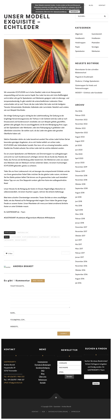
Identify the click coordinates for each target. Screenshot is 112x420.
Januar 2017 (79, 257)
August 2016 (79, 279)
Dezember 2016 (81, 261)
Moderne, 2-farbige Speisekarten (87, 81)
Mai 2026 (78, 111)
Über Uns (42, 377)
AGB (43, 411)
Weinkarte (9, 240)
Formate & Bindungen (43, 365)
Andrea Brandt (23, 266)
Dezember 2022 (81, 120)
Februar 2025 (80, 115)
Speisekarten (80, 51)
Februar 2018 (80, 219)
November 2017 (81, 231)
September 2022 (81, 133)
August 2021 (79, 141)
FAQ (42, 371)
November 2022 (81, 124)
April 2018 (79, 210)
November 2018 (81, 180)
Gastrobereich (97, 34)
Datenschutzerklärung (58, 411)
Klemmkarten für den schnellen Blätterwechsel (86, 70)
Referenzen (42, 380)
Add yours (38, 280)
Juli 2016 (78, 283)
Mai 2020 (78, 154)
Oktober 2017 (80, 236)
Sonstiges (95, 47)
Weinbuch (55, 237)
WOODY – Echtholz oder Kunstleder (88, 93)
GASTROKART (44, 237)
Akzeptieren (74, 12)
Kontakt (102, 5)
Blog (91, 5)
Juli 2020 (78, 145)
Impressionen (43, 362)
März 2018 (79, 214)
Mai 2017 (78, 244)
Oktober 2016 (80, 270)
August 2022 (80, 137)
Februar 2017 (80, 253)
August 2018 (79, 193)
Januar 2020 (79, 163)
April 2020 (79, 158)
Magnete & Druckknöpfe (84, 77)
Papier (77, 47)
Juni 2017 (78, 240)
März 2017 (79, 249)
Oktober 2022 (80, 128)
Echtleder (16, 237)
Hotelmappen (80, 43)
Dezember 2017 (81, 227)
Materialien (23, 232)
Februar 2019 (80, 171)
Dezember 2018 (81, 176)
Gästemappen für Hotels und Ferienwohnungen (86, 86)
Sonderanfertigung (43, 368)
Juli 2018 (78, 197)
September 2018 (81, 188)
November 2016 (81, 266)
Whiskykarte (20, 240)
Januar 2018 (79, 223)
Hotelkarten (96, 38)
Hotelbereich (80, 38)
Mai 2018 (78, 206)
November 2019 (81, 167)
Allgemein (79, 34)
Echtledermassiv (30, 237)
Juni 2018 (78, 201)
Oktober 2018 (80, 184)
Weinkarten (96, 51)
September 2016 (81, 274)
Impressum (75, 411)
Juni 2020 (78, 150)
